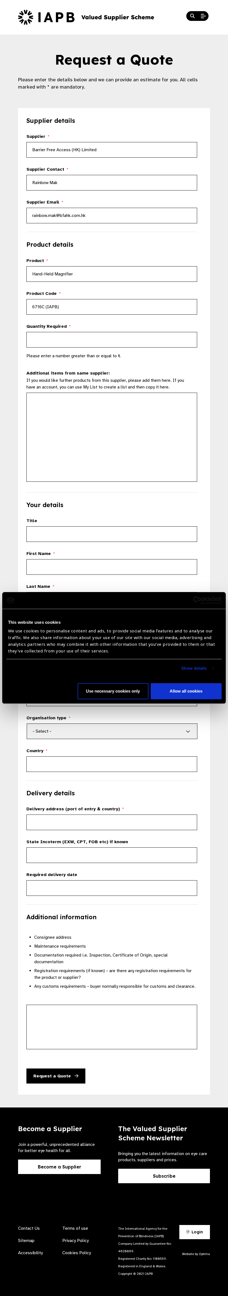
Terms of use (75, 1228)
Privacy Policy (75, 1240)
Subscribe (164, 1176)
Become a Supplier (59, 1167)
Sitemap (26, 1240)
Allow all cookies (186, 691)
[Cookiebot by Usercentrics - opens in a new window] (197, 600)
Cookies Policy (76, 1253)
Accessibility (30, 1253)
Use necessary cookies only (113, 691)
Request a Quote (52, 1076)
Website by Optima (196, 1254)
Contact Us (29, 1228)
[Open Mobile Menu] (203, 16)
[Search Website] (192, 16)
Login (196, 1231)
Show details (194, 668)
